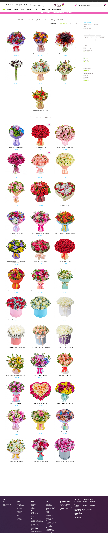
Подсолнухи (20, 514)
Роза (86, 34)
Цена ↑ (76, 23)
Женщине (87, 57)
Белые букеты (34, 528)
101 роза (48, 514)
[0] (75, 5)
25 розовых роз (49, 526)
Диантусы (19, 519)
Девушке (89, 24)
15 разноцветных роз (51, 522)
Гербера (86, 37)
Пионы (9, 9)
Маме (86, 60)
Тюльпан (98, 34)
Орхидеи (19, 512)
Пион (97, 37)
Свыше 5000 (88, 28)
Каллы (18, 516)
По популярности (62, 23)
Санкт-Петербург (6, 504)
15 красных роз (49, 518)
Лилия (92, 37)
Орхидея (86, 39)
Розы (22, 9)
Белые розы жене (50, 508)
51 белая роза (49, 529)
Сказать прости (88, 50)
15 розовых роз (49, 520)
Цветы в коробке (64, 508)
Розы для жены (63, 505)
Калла (85, 24)
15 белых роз (49, 519)
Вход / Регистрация (94, 1)
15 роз (47, 509)
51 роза (48, 512)
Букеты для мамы (64, 502)
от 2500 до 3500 (35, 513)
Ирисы (18, 515)
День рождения (88, 47)
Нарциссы (19, 511)
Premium (29, 9)
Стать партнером (78, 515)
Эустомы (19, 518)
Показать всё (86, 42)
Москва (4, 502)
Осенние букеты (35, 524)
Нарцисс (92, 39)
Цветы (43, 9)
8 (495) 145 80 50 (21, 5)
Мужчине (33, 507)
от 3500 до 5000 (35, 515)
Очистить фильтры (87, 22)
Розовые (87, 77)
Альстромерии (20, 505)
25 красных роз (49, 523)
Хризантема (91, 34)
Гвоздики (19, 509)
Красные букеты (35, 527)
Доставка (76, 504)
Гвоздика (102, 37)
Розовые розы (49, 505)
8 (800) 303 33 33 (8, 5)
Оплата (76, 502)
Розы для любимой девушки (67, 507)
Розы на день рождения (51, 507)
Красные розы (49, 502)
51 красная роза (50, 530)
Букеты (16, 9)
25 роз (47, 511)
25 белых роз (49, 525)
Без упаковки (88, 68)
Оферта (76, 506)
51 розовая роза (50, 532)
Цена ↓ (70, 23)
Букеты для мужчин (64, 509)
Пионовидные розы (50, 516)
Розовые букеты (35, 529)
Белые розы (48, 504)
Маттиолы (19, 508)
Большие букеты (35, 525)
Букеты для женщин (65, 504)
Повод (36, 9)
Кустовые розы (49, 515)
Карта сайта (77, 517)
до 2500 (33, 512)
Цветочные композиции (54, 9)
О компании (77, 501)
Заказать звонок (37, 5)
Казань (4, 505)
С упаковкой (88, 66)
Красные (87, 75)
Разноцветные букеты (36, 531)
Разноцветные (95, 24)
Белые (86, 78)
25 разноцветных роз (51, 527)
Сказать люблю (88, 48)
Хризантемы (20, 502)
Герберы (19, 504)
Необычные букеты (36, 520)
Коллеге (33, 508)
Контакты (76, 505)
